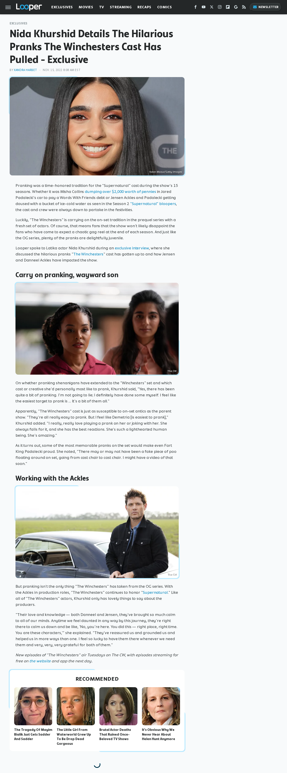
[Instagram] (219, 7)
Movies (86, 7)
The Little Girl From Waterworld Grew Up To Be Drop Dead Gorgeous (74, 737)
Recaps (144, 7)
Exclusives (62, 7)
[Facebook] (195, 7)
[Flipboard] (228, 7)
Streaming (121, 7)
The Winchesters (88, 254)
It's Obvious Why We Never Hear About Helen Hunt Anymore (158, 734)
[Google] (236, 7)
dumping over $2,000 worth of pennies (120, 191)
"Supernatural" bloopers (153, 203)
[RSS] (244, 7)
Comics (164, 7)
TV (101, 7)
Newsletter (269, 7)
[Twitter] (211, 7)
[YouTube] (203, 7)
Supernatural (155, 592)
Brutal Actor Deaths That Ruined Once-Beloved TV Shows (115, 734)
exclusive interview (132, 248)
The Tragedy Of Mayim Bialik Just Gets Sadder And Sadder (33, 734)
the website (40, 661)
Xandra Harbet (25, 70)
